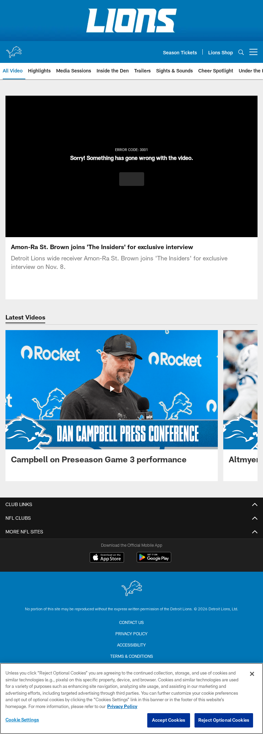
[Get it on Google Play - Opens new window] (154, 560)
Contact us (131, 622)
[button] (131, 179)
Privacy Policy (131, 633)
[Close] (252, 673)
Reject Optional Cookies (223, 720)
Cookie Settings (22, 719)
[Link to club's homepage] (13, 49)
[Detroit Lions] (131, 589)
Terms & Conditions (131, 656)
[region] (131, 698)
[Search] (241, 52)
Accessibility (131, 644)
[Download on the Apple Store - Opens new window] (107, 558)
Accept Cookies (168, 720)
